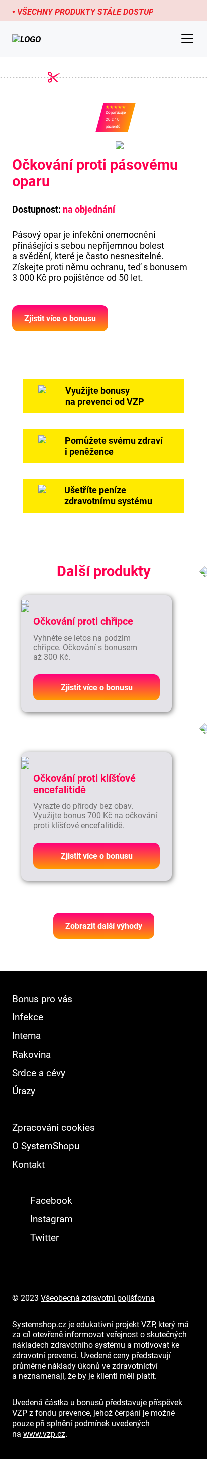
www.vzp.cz (44, 1433)
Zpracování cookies (53, 1127)
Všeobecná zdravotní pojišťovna (98, 1297)
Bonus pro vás (42, 998)
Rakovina (31, 1054)
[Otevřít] (187, 38)
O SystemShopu (45, 1145)
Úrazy (23, 1090)
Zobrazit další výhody (103, 925)
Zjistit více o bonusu (60, 318)
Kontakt (28, 1164)
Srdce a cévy (38, 1072)
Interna (26, 1035)
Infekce (27, 1016)
